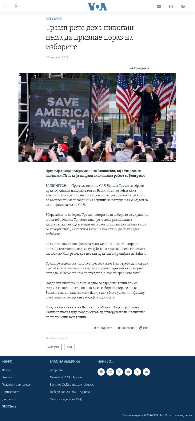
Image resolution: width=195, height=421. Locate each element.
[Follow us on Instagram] (110, 372)
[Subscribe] (146, 372)
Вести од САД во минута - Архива (72, 385)
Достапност (10, 399)
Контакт (8, 377)
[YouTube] (159, 7)
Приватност (10, 392)
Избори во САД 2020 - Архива (70, 392)
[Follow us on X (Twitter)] (119, 372)
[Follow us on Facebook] (101, 372)
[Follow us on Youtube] (128, 372)
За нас (6, 370)
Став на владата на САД (66, 399)
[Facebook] (183, 7)
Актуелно (54, 19)
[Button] (139, 68)
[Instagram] (171, 7)
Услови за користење (16, 385)
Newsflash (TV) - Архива (66, 377)
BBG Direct (9, 406)
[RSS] (137, 372)
